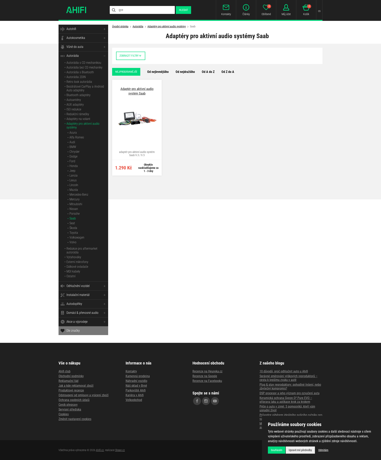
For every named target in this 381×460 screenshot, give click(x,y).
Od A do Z (208, 72)
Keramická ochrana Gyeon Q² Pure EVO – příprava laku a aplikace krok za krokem (286, 400)
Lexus (73, 180)
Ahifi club (64, 371)
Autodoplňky (74, 304)
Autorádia (72, 56)
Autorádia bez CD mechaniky (84, 67)
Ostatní (70, 276)
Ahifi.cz (100, 450)
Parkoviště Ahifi (136, 390)
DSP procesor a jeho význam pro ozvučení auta (289, 393)
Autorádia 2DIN (76, 77)
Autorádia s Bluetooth (80, 72)
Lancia (73, 175)
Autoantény (73, 100)
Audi (72, 142)
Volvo (72, 242)
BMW (72, 147)
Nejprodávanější (126, 71)
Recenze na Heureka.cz (207, 371)
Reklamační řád (68, 381)
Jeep (72, 171)
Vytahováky (73, 257)
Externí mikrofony (77, 262)
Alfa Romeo (76, 137)
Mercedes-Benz (78, 194)
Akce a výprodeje (77, 322)
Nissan (73, 209)
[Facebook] (197, 401)
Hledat (183, 10)
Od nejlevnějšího (158, 72)
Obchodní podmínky (71, 376)
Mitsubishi (75, 204)
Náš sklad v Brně (136, 386)
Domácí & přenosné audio (82, 313)
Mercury (74, 199)
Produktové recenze (71, 390)
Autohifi (71, 29)
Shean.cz (120, 450)
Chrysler (74, 152)
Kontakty (131, 371)
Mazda (73, 190)
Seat (72, 223)
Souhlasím (276, 450)
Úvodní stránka (120, 26)
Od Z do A (227, 72)
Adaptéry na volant (78, 119)
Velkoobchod (134, 400)
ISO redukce (73, 109)
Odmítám (323, 450)
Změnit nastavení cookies (75, 419)
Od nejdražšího (185, 72)
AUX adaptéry (75, 104)
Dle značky (73, 330)
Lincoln (73, 185)
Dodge (73, 156)
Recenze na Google (204, 376)
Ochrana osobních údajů (74, 400)
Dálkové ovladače (77, 267)
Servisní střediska (70, 409)
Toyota (73, 233)
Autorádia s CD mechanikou (83, 63)
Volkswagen (76, 237)
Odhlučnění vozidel (77, 286)
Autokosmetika (75, 38)
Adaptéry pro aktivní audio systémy (166, 26)
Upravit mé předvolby (300, 450)
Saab (72, 218)
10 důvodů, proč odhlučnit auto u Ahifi (284, 371)
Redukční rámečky (77, 114)
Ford (72, 161)
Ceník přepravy (68, 405)
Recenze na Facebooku (207, 381)
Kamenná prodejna (138, 376)
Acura (73, 132)
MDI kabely (73, 271)
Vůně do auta (74, 47)
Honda (73, 166)
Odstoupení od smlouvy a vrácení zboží (84, 395)
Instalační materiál (77, 295)
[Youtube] (215, 401)
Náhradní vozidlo (136, 381)
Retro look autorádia (79, 82)
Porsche (74, 214)
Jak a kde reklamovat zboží (76, 386)
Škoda (73, 228)
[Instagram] (206, 401)
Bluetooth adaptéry (78, 95)
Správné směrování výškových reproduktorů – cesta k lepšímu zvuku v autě (289, 378)
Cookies (64, 414)
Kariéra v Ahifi (135, 395)
